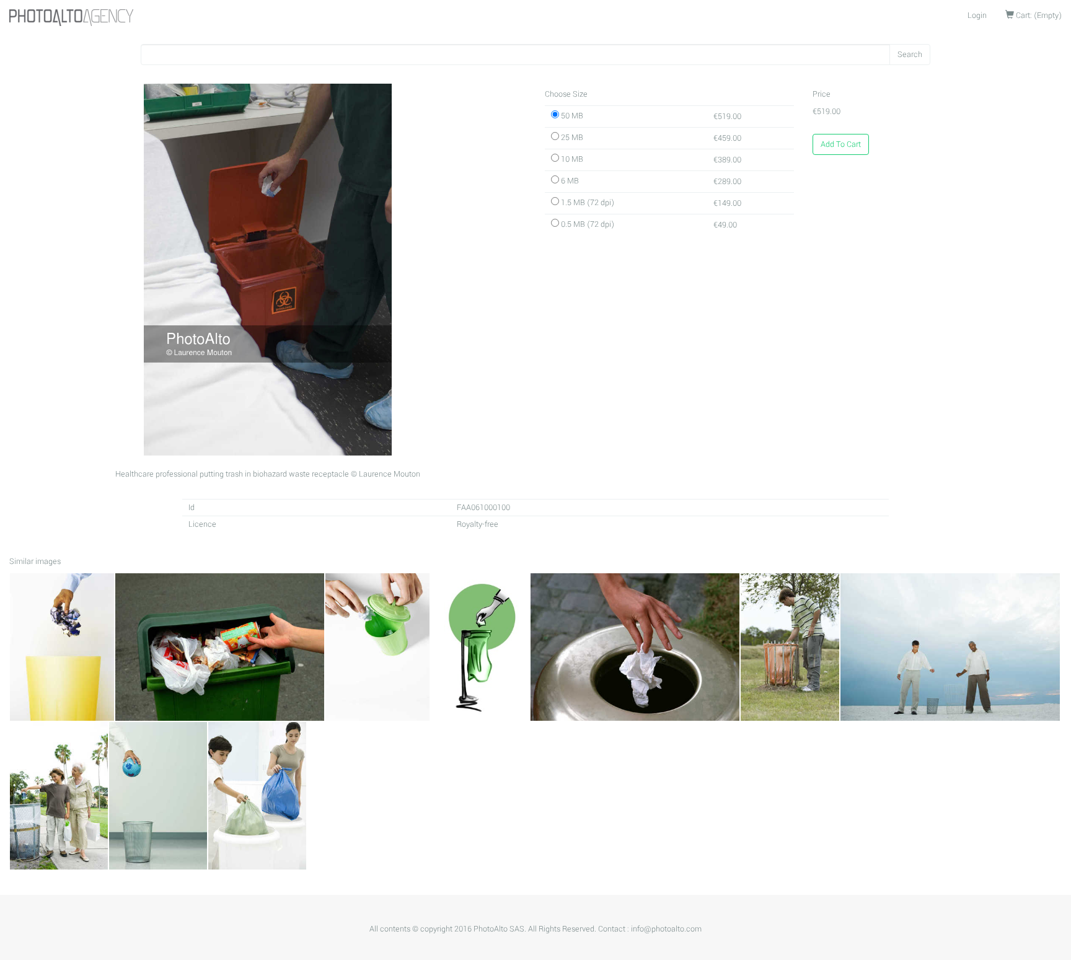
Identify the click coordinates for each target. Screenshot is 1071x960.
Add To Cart (841, 144)
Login (977, 15)
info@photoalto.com (666, 929)
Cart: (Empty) (1038, 15)
